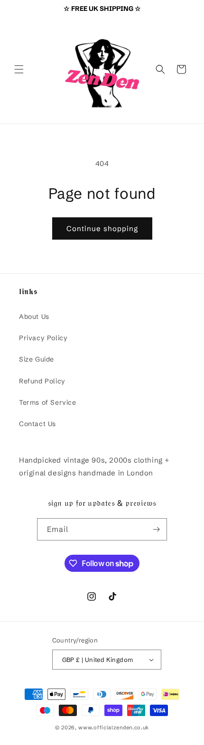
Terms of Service (47, 402)
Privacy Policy (43, 338)
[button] (19, 69)
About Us (34, 316)
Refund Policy (42, 381)
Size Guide (36, 359)
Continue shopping (102, 228)
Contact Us (37, 423)
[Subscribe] (156, 529)
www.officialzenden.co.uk (113, 727)
